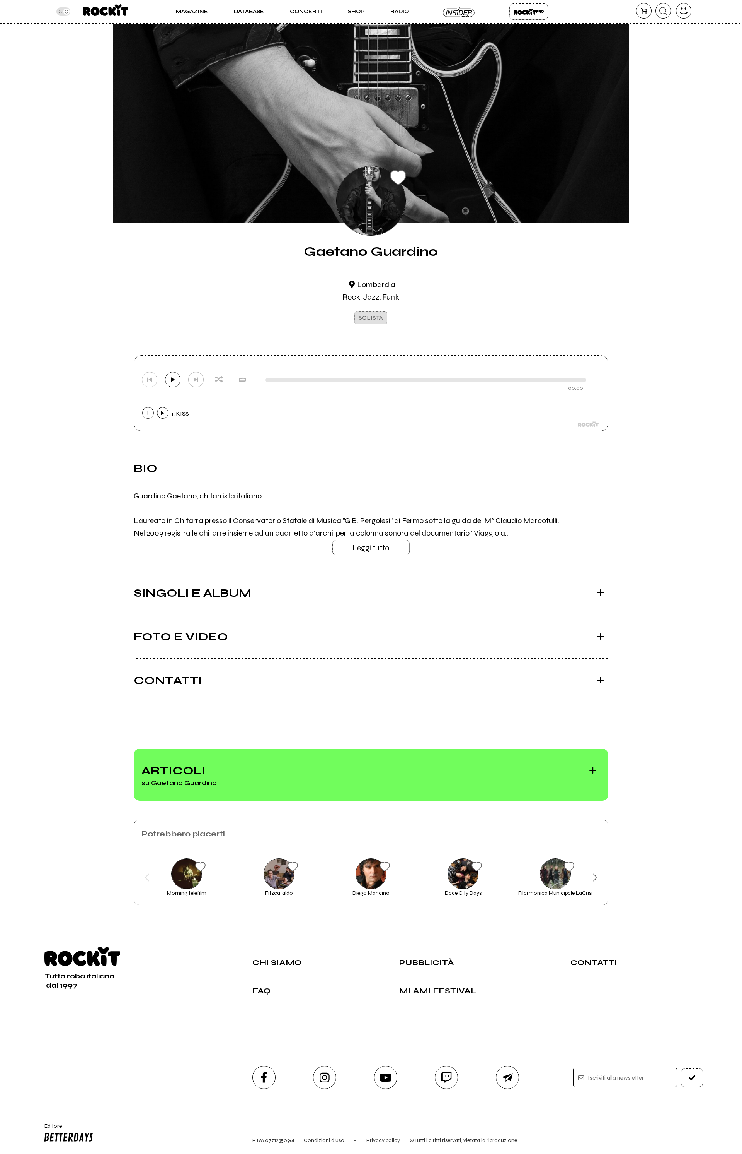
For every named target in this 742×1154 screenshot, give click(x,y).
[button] (147, 877)
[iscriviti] (692, 1077)
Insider (459, 11)
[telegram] (507, 1077)
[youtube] (385, 1077)
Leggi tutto (370, 548)
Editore (49, 1129)
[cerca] (663, 11)
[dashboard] (683, 11)
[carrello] (644, 11)
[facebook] (264, 1077)
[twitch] (446, 1077)
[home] (105, 11)
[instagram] (324, 1077)
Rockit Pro (528, 11)
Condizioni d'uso (324, 1140)
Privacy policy (383, 1140)
